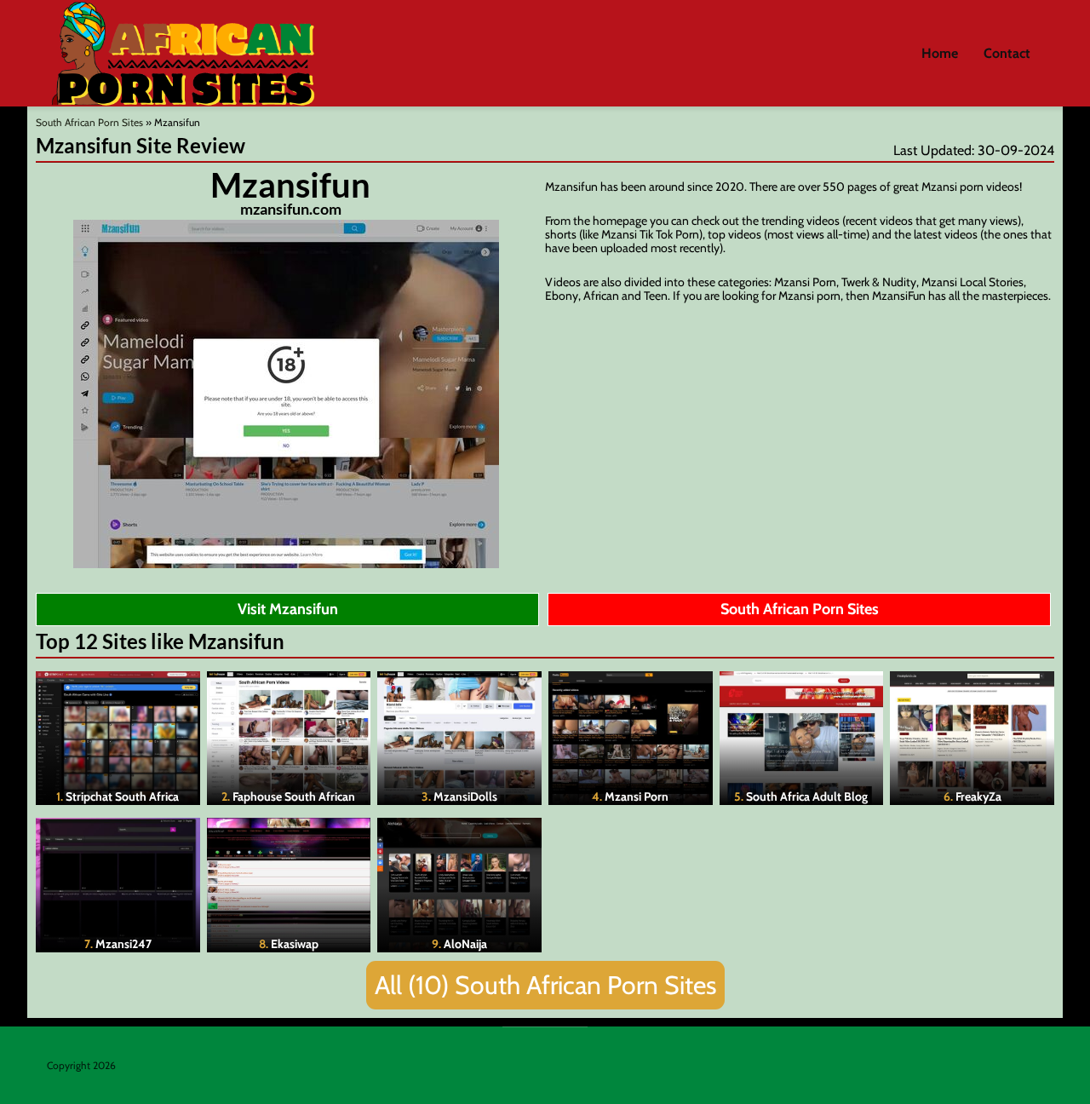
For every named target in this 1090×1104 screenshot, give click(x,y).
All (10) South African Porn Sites (545, 985)
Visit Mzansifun (288, 609)
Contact (1007, 53)
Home (939, 53)
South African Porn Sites (89, 122)
